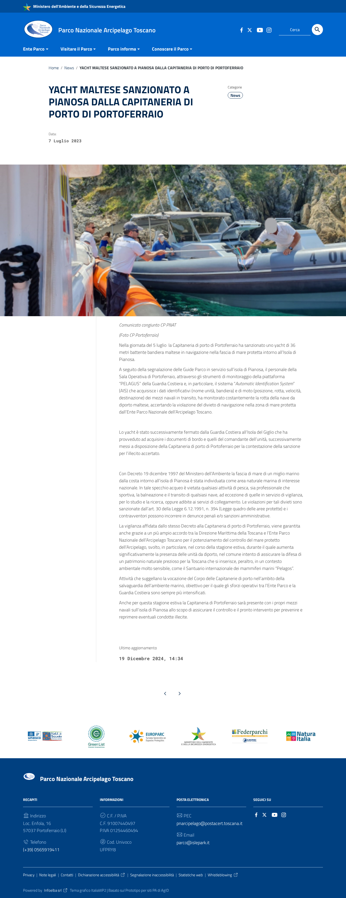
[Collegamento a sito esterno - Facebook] (241, 30)
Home (54, 68)
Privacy (28, 875)
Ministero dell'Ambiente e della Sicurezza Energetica (78, 6)
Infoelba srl (53, 890)
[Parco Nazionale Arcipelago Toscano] (38, 28)
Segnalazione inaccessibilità (152, 875)
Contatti (67, 875)
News (69, 68)
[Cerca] (317, 29)
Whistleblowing (220, 875)
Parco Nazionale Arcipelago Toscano (86, 778)
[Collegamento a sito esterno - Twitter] (250, 30)
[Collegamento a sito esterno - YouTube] (260, 30)
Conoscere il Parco (170, 48)
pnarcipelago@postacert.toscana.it (209, 823)
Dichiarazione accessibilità (98, 875)
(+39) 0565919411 (41, 849)
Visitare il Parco (76, 48)
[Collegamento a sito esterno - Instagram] (269, 30)
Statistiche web (191, 875)
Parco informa (122, 48)
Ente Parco (34, 48)
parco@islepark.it (193, 842)
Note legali (47, 875)
